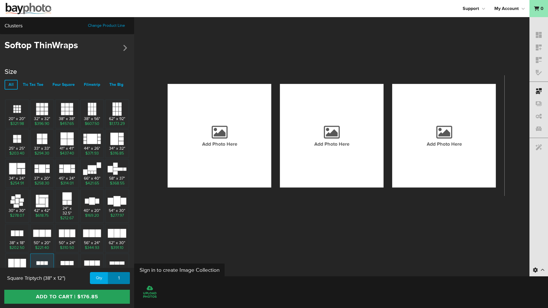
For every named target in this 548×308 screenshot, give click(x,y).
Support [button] (471, 8)
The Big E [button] (118, 84)
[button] (538, 8)
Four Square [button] (64, 84)
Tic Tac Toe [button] (33, 84)
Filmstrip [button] (92, 84)
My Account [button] (506, 8)
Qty (99, 277)
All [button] (11, 84)
